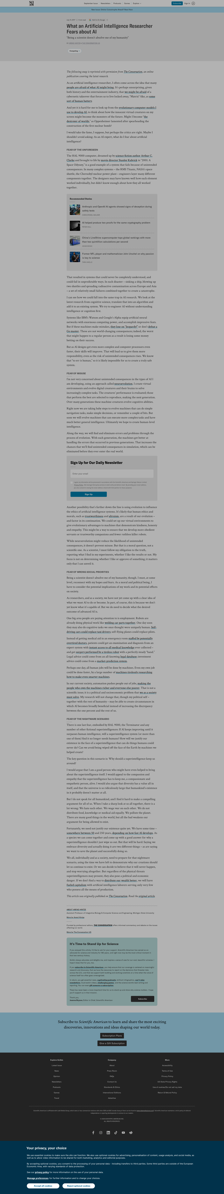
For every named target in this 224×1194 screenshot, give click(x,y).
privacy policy (42, 1172)
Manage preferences (37, 1178)
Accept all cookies (43, 1186)
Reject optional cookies (78, 1186)
